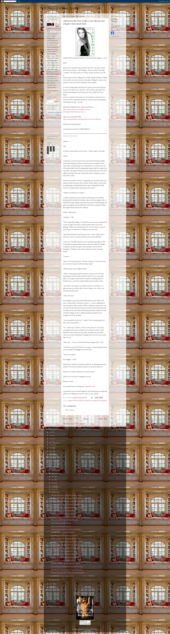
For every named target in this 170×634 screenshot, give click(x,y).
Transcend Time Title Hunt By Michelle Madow (64, 520)
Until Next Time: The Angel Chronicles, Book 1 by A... (66, 545)
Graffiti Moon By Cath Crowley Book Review (64, 554)
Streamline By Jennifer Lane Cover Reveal (63, 514)
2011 (51, 584)
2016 (51, 445)
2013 (51, 455)
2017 (51, 442)
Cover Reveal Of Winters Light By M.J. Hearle (64, 551)
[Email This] (95, 397)
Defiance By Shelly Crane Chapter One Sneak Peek (65, 548)
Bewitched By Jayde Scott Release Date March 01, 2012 (67, 508)
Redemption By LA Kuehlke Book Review (63, 532)
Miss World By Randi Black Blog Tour (62, 560)
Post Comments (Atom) (76, 424)
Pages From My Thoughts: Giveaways (62, 526)
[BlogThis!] (97, 397)
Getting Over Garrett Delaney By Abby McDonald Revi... (67, 567)
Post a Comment (69, 410)
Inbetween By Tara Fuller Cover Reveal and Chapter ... (66, 529)
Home (85, 419)
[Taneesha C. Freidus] (112, 34)
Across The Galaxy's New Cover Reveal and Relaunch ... (67, 504)
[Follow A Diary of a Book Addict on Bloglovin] (54, 113)
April (53, 486)
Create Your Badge (115, 36)
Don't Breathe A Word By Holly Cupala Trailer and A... (67, 570)
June (52, 480)
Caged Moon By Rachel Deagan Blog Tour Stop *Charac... (67, 542)
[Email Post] (91, 397)
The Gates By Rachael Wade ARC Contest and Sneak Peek (67, 573)
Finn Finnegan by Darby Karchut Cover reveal (64, 536)
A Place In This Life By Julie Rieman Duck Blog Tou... (66, 498)
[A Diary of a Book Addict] (85, 619)
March (53, 489)
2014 (51, 451)
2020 (51, 432)
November (54, 464)
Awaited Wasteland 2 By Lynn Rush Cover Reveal (65, 563)
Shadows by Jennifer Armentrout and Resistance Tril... (66, 501)
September (54, 470)
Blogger (95, 629)
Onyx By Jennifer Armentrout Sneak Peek (62, 511)
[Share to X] (99, 397)
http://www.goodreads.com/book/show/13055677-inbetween (82, 119)
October (53, 467)
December (54, 460)
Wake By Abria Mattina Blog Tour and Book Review (66, 495)
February (54, 492)
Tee (58, 24)
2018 (51, 439)
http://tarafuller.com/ (88, 386)
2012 (51, 458)
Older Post (103, 419)
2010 (51, 587)
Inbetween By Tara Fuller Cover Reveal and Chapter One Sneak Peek (87, 400)
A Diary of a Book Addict (61, 8)
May (52, 483)
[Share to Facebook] (100, 397)
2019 (51, 435)
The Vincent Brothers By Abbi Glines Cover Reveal (65, 517)
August (53, 473)
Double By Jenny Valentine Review (61, 523)
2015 (51, 448)
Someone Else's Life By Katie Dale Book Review (65, 557)
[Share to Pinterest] (102, 397)
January (53, 580)
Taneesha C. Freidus (115, 30)
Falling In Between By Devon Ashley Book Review (65, 539)
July (52, 476)
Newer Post (67, 419)
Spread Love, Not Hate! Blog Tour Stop (62, 576)
